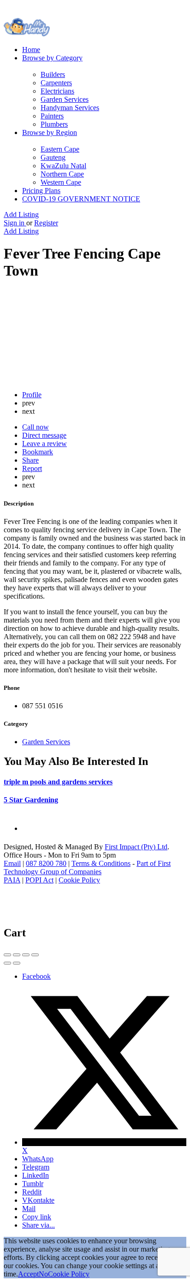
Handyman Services (70, 108)
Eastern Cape (60, 149)
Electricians (57, 91)
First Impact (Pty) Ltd (136, 847)
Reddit (32, 1192)
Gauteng (53, 157)
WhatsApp (37, 1159)
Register (46, 223)
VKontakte (38, 1200)
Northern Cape (62, 174)
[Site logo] (27, 34)
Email (12, 863)
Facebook (36, 976)
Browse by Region (49, 132)
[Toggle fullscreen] (26, 954)
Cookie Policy (79, 880)
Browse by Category (52, 58)
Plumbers (54, 124)
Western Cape (61, 182)
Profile (32, 395)
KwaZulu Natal (63, 166)
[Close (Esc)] (7, 954)
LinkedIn (35, 1175)
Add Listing (21, 214)
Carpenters (56, 83)
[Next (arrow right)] (16, 963)
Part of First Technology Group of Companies (87, 867)
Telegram (35, 1167)
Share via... (38, 1225)
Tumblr (32, 1184)
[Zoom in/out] (35, 954)
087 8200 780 (46, 863)
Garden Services (65, 99)
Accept (28, 1274)
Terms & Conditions (101, 863)
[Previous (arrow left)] (7, 963)
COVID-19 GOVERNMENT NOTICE (81, 199)
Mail (29, 1208)
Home (31, 49)
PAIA (12, 880)
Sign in (15, 223)
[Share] (16, 954)
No (43, 1274)
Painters (52, 116)
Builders (53, 74)
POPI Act (39, 880)
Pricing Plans (41, 190)
